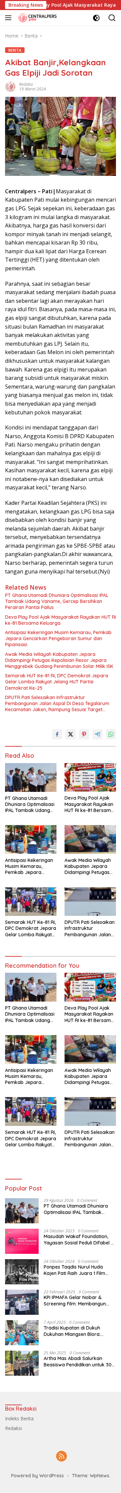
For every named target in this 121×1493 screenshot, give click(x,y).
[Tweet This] (71, 734)
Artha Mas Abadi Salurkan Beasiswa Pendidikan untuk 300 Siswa (79, 1361)
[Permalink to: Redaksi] (10, 86)
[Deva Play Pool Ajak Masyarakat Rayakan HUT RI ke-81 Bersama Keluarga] (90, 777)
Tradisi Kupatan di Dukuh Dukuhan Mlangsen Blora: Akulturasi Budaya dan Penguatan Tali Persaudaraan (77, 1331)
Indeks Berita (19, 1418)
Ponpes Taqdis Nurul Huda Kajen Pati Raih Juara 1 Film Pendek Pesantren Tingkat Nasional (74, 1270)
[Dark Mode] (96, 17)
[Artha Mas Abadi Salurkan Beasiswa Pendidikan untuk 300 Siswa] (22, 1363)
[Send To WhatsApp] (111, 734)
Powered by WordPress (37, 1476)
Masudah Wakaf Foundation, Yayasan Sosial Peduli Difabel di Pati (79, 1239)
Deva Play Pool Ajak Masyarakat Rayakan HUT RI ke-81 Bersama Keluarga (60, 620)
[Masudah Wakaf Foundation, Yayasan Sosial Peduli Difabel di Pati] (22, 1241)
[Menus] (9, 17)
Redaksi (26, 84)
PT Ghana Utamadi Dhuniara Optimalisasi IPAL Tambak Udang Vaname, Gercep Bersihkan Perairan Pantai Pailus (56, 601)
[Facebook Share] (57, 734)
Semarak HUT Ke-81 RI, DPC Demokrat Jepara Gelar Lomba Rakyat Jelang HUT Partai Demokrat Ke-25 (56, 682)
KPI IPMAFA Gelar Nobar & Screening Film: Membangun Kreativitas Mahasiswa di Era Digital (76, 1300)
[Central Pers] (37, 17)
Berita (14, 50)
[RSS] (61, 1457)
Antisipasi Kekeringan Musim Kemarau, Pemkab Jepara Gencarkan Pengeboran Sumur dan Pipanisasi (58, 638)
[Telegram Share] (97, 734)
